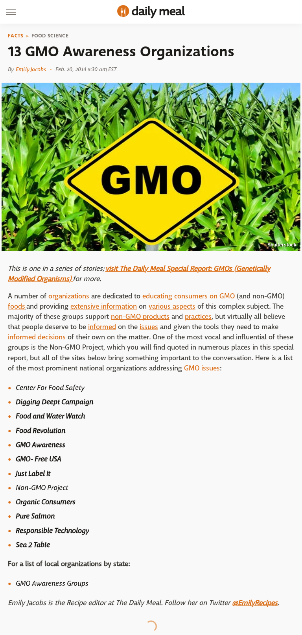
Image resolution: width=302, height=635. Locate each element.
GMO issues (202, 368)
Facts (16, 36)
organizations (68, 296)
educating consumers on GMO (188, 296)
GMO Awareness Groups (52, 583)
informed (102, 326)
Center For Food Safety (50, 387)
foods (16, 306)
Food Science (50, 36)
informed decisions (37, 337)
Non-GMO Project (42, 487)
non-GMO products (140, 316)
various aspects (172, 306)
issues (149, 326)
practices (198, 316)
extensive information (103, 306)
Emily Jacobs (31, 69)
